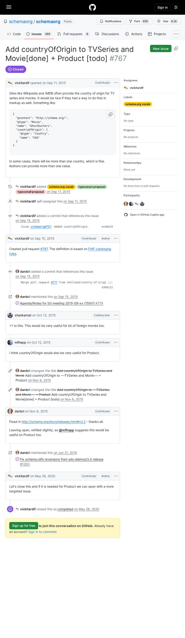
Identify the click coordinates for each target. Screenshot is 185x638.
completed (65, 509)
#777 (54, 282)
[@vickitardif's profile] (10, 82)
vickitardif (22, 83)
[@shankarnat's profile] (10, 315)
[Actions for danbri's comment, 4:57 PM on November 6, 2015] (116, 411)
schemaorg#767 (40, 226)
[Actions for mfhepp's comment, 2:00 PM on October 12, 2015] (116, 342)
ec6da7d (107, 226)
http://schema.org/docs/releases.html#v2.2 (54, 422)
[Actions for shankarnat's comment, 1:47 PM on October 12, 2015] (116, 315)
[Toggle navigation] (8, 7)
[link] (26, 186)
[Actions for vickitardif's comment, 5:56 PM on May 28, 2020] (116, 476)
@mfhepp (66, 430)
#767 (44, 249)
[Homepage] (92, 7)
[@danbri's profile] (10, 411)
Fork (141, 21)
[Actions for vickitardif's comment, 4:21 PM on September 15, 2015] (116, 238)
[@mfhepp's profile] (10, 342)
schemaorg (20, 21)
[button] (110, 115)
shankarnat (23, 315)
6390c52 (107, 287)
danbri (19, 411)
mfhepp (20, 342)
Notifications (113, 21)
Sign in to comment (42, 532)
